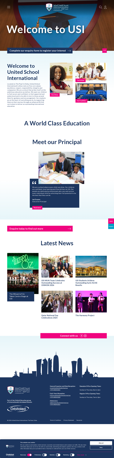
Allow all (101, 443)
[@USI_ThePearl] (85, 335)
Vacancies (79, 420)
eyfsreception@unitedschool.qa (60, 395)
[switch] (44, 455)
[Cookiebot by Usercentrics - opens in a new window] (10, 455)
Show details (80, 455)
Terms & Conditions (55, 420)
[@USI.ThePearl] (81, 335)
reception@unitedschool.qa (59, 388)
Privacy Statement (69, 420)
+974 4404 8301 (55, 390)
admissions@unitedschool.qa (59, 403)
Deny (101, 447)
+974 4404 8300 (55, 397)
